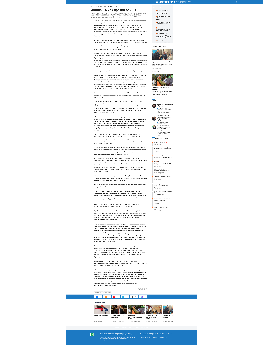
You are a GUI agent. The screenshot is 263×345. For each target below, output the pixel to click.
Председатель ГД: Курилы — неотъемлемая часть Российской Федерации (163, 12)
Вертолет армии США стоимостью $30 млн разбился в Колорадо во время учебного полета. (163, 185)
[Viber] (144, 289)
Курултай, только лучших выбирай (162, 62)
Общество (93, 6)
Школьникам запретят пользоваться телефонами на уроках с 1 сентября (161, 170)
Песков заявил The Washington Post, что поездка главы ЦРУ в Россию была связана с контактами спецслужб (163, 149)
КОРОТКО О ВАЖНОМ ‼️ (160, 142)
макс (144, 296)
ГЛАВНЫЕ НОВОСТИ (158, 7)
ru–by (135, 296)
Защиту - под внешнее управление (117, 316)
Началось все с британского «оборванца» (165, 105)
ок (108, 296)
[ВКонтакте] (139, 289)
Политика (155, 72)
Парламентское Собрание (159, 46)
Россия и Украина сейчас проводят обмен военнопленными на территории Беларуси (163, 193)
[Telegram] (142, 289)
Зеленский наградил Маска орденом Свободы (161, 208)
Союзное (148, 321)
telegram (126, 296)
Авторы (131, 328)
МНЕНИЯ (154, 100)
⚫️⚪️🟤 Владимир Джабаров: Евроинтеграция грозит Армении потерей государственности (162, 163)
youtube (117, 296)
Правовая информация (142, 328)
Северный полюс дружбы (101, 315)
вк (98, 296)
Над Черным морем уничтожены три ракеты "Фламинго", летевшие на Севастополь (162, 178)
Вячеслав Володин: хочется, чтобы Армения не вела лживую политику (163, 18)
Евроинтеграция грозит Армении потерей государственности (163, 118)
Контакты (124, 328)
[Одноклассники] (140, 289)
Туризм (95, 321)
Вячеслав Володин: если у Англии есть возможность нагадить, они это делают (163, 23)
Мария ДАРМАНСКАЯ (112, 6)
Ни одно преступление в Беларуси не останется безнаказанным (163, 127)
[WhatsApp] (146, 289)
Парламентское (166, 321)
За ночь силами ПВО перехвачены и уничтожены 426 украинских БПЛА (163, 156)
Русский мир (96, 292)
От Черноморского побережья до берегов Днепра (152, 317)
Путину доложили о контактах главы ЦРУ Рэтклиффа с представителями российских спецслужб (162, 201)
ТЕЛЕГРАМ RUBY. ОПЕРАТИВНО (160, 138)
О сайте (117, 328)
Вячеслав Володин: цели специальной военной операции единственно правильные (163, 29)
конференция (107, 292)
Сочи (102, 292)
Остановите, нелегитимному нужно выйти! (135, 317)
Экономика (114, 321)
